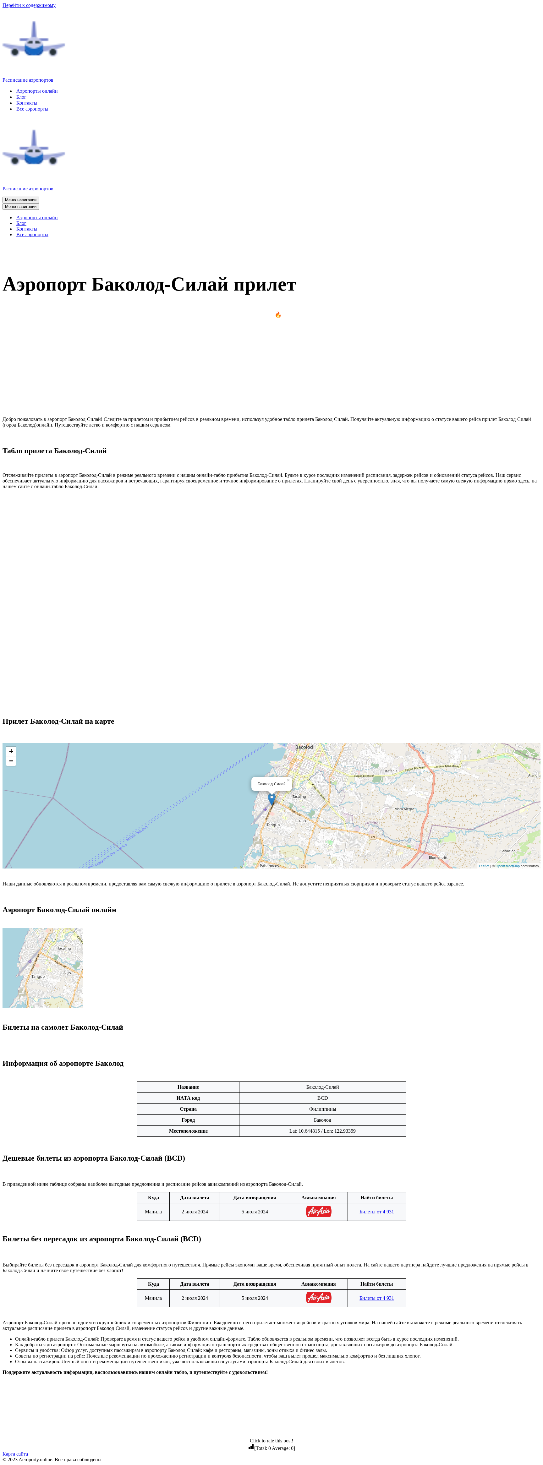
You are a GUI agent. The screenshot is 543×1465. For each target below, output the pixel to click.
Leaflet (484, 865)
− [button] (11, 761)
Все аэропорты (32, 109)
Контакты (26, 103)
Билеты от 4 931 (376, 1211)
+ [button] (11, 751)
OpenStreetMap (508, 865)
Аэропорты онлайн (37, 91)
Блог (21, 97)
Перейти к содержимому (29, 5)
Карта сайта (15, 1454)
